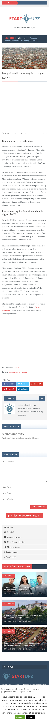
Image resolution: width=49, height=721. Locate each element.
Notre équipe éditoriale (16, 542)
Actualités (10, 532)
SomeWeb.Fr (11, 557)
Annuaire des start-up (15, 537)
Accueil (23, 38)
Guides (16, 368)
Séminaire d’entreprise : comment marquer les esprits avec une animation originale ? (23, 644)
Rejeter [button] (30, 717)
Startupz (26, 133)
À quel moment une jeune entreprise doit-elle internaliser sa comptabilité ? (23, 588)
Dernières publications (18, 567)
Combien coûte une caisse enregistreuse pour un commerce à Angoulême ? (23, 616)
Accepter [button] (19, 717)
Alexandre (30, 593)
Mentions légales (13, 547)
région (24, 372)
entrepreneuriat (14, 372)
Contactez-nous (12, 552)
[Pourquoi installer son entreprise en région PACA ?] (24, 58)
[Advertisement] (24, 107)
